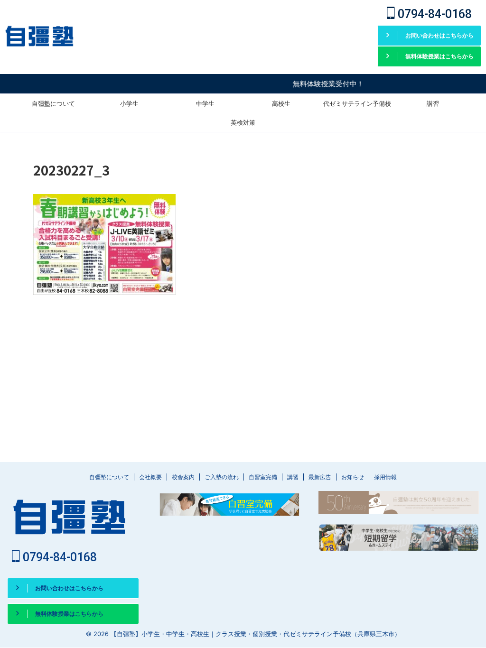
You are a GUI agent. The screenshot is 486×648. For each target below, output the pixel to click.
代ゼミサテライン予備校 (357, 103)
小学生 (129, 103)
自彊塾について (53, 103)
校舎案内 (183, 477)
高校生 (281, 103)
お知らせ (352, 477)
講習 (433, 103)
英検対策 (243, 122)
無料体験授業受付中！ (320, 83)
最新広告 (319, 477)
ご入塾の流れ (222, 477)
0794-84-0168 (433, 14)
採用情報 (385, 477)
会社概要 (150, 477)
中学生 (205, 103)
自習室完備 (263, 477)
